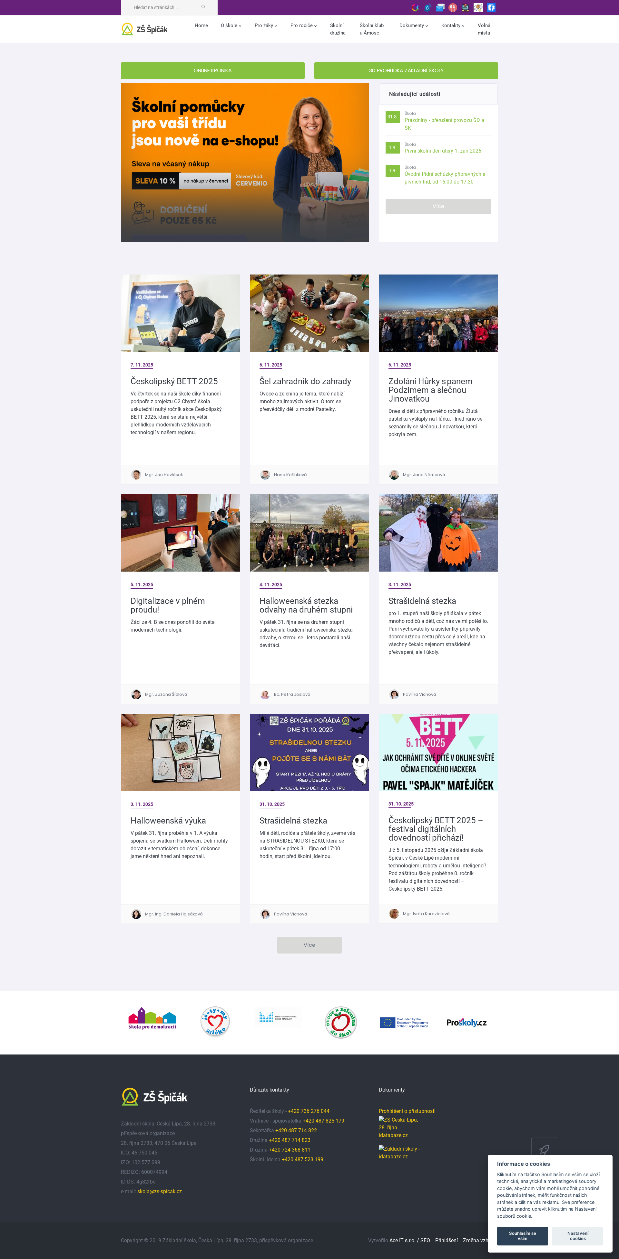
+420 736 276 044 (308, 1111)
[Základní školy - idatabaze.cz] (400, 1151)
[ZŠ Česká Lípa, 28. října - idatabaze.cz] (400, 1130)
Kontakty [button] (451, 25)
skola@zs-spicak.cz (159, 1191)
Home (201, 25)
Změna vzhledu (480, 1240)
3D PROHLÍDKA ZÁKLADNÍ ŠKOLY (406, 70)
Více (438, 206)
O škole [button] (230, 25)
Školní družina (338, 29)
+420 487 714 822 (296, 1130)
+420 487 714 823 (289, 1140)
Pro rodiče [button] (302, 25)
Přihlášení (446, 1240)
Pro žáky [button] (264, 25)
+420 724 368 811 (289, 1150)
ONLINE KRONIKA (213, 70)
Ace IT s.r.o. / (404, 1240)
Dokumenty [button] (412, 25)
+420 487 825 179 (323, 1121)
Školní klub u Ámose (372, 29)
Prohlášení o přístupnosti (407, 1111)
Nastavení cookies (577, 1236)
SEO (425, 1240)
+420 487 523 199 (302, 1159)
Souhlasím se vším (522, 1236)
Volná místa (484, 29)
